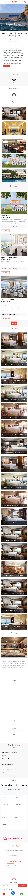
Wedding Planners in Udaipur (12, 867)
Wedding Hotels (17, 855)
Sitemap (20, 852)
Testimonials (10, 855)
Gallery (21, 850)
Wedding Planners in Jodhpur (12, 870)
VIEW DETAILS (5, 230)
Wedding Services (9, 852)
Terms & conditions (9, 850)
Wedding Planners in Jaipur (12, 865)
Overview (4, 33)
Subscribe (22, 885)
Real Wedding (16, 850)
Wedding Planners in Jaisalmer (13, 872)
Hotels (11, 29)
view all (14, 323)
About (17, 852)
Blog (14, 852)
